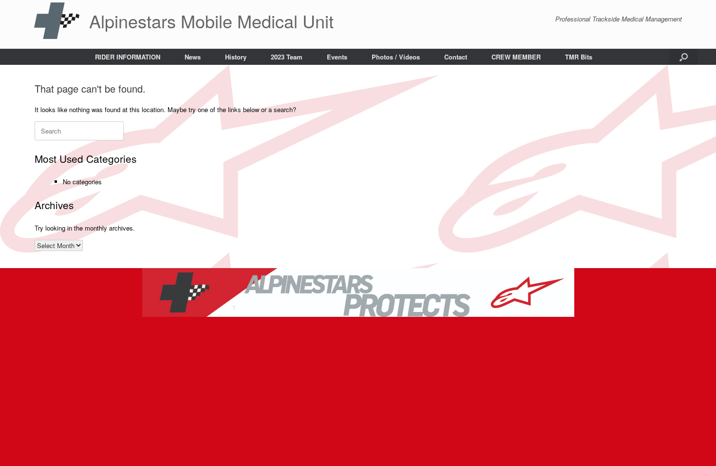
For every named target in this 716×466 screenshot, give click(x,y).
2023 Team (286, 56)
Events (337, 56)
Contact (455, 56)
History (235, 56)
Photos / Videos (396, 56)
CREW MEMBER (516, 56)
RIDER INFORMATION (127, 56)
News (193, 56)
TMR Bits (578, 56)
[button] (683, 57)
